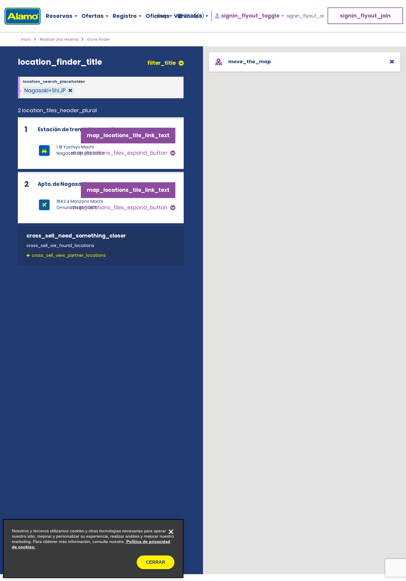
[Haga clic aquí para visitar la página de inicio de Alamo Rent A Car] (20, 16)
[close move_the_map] (392, 61)
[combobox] (100, 87)
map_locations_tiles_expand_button (119, 152)
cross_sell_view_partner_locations (69, 255)
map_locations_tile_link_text (128, 135)
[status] (48, 91)
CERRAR (155, 562)
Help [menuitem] (162, 16)
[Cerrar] (170, 531)
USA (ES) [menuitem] (194, 16)
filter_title (161, 63)
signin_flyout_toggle (250, 15)
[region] (93, 548)
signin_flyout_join (365, 15)
